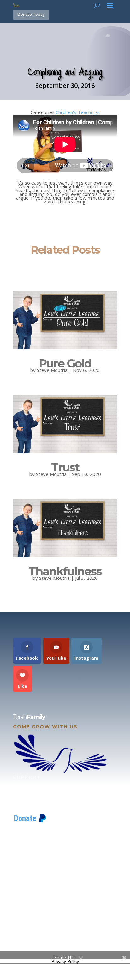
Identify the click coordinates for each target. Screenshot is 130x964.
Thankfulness (65, 571)
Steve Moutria (52, 370)
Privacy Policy (65, 961)
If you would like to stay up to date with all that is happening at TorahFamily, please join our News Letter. (64, 930)
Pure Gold (65, 363)
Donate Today (31, 14)
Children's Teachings (78, 112)
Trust (65, 467)
